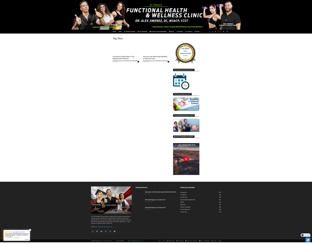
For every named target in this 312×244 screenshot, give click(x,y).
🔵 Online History (129, 31)
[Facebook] (210, 31)
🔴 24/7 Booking (142, 31)
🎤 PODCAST (179, 31)
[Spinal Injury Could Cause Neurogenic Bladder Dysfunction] (140, 194)
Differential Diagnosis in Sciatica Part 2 (155, 207)
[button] (227, 31)
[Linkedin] (215, 31)
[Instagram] (212, 31)
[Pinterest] (218, 31)
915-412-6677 (121, 240)
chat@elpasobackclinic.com (104, 226)
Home (114, 31)
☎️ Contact (188, 31)
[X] (221, 31)
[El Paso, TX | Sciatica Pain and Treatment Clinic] (156, 15)
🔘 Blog (171, 31)
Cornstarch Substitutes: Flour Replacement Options (123, 58)
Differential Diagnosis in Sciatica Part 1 (155, 199)
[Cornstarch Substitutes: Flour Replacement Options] (126, 48)
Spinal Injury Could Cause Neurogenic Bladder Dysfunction (160, 192)
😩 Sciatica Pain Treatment (158, 31)
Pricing (197, 31)
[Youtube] (223, 31)
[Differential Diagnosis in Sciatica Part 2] (140, 209)
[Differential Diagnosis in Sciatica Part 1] (140, 202)
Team (120, 31)
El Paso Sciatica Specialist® (106, 240)
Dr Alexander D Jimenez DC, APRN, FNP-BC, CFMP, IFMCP (125, 60)
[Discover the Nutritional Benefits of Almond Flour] (156, 48)
